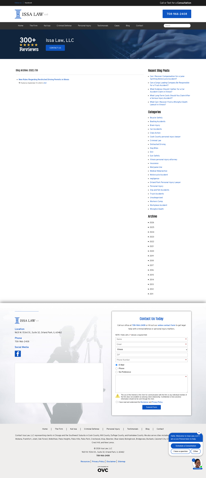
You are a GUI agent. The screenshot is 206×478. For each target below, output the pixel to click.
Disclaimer (144, 402)
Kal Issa (47, 26)
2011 (150, 294)
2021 (151, 246)
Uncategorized (156, 198)
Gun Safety (155, 156)
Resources (85, 462)
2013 (151, 284)
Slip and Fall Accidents (159, 190)
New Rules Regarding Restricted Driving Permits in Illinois (44, 79)
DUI (45, 83)
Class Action (155, 133)
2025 (151, 227)
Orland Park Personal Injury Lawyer (165, 182)
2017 (151, 265)
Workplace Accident (158, 205)
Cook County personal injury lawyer (165, 137)
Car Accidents (156, 129)
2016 (151, 270)
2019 (151, 256)
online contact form (166, 325)
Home (20, 26)
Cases (117, 26)
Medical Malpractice (158, 171)
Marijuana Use (156, 167)
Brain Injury (155, 125)
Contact (139, 26)
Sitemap (121, 462)
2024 (151, 232)
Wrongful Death (157, 209)
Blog (128, 26)
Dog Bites (154, 148)
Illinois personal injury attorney (163, 160)
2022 (151, 242)
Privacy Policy (157, 402)
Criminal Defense (64, 26)
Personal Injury (84, 26)
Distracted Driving (157, 144)
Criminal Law (155, 140)
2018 (151, 261)
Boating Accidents (157, 121)
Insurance (154, 163)
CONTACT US (55, 48)
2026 (151, 223)
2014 (151, 280)
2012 (151, 289)
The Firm (33, 26)
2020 (151, 251)
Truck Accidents (157, 194)
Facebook (28, 3)
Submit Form (151, 407)
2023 (151, 237)
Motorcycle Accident (159, 175)
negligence (154, 179)
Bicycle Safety (156, 118)
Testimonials (102, 26)
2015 (151, 275)
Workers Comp (156, 201)
